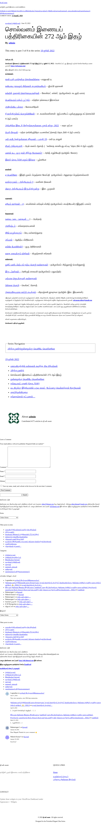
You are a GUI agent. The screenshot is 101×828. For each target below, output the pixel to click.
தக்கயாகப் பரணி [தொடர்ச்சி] (25, 383)
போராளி (19, 592)
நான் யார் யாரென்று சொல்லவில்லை (22, 79)
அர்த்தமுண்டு (14, 348)
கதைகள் (58, 11)
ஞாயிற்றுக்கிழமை (19, 392)
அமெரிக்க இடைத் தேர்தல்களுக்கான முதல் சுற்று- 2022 (32, 125)
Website (2, 481)
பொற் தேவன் (11, 132)
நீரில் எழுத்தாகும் (13, 233)
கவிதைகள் (76, 11)
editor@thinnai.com (48, 504)
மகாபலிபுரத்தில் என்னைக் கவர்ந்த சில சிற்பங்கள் (34, 366)
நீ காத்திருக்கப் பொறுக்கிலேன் (20, 113)
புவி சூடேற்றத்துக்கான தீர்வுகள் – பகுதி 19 (26, 139)
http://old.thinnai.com (26, 660)
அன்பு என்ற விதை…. (24, 597)
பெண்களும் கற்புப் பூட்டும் (17, 100)
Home (55, 772)
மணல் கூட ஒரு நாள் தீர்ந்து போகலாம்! (23, 153)
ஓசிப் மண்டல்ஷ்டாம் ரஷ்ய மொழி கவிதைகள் (26, 264)
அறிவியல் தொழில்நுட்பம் (18, 11)
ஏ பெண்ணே (11, 175)
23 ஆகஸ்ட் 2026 (17, 16)
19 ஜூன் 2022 (47, 50)
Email (2, 476)
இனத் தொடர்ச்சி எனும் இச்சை (20, 160)
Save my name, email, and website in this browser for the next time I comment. (27, 486)
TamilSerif (27, 664)
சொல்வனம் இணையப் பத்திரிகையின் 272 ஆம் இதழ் (22, 534)
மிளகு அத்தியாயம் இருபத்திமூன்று (22, 189)
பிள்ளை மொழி (12, 285)
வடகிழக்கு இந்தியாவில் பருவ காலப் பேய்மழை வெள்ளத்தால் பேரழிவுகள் (46, 388)
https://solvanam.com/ (18, 66)
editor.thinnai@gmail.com (79, 504)
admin (12, 43)
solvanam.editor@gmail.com (82, 300)
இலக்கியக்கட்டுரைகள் (33, 11)
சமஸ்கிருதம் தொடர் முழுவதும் (10, 668)
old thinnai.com (54, 506)
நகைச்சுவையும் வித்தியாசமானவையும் (17, 572)
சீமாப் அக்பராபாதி (13, 146)
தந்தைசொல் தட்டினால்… (23, 396)
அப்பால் (8, 240)
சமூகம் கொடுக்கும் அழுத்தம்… (32, 585)
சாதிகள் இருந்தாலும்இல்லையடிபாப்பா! (27, 580)
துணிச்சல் (81, 590)
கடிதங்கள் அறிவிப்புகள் (48, 11)
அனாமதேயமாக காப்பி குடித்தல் (20, 292)
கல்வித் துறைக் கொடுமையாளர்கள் (22, 93)
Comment (3, 467)
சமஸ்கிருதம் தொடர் (60, 777)
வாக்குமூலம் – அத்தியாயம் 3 (19, 182)
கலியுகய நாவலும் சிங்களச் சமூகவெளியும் (25, 86)
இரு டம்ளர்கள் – (13, 271)
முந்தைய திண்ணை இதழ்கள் (64, 779)
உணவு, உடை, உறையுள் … (17, 219)
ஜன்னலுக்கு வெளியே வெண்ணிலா (38, 348)
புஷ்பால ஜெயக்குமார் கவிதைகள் (21, 278)
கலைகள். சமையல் (67, 11)
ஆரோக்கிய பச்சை (14, 107)
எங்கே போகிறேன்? (14, 246)
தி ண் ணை (3, 3)
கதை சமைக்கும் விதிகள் (17, 253)
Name (2, 471)
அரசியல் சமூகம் (5, 11)
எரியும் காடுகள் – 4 (14, 204)
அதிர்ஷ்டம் (10, 226)
